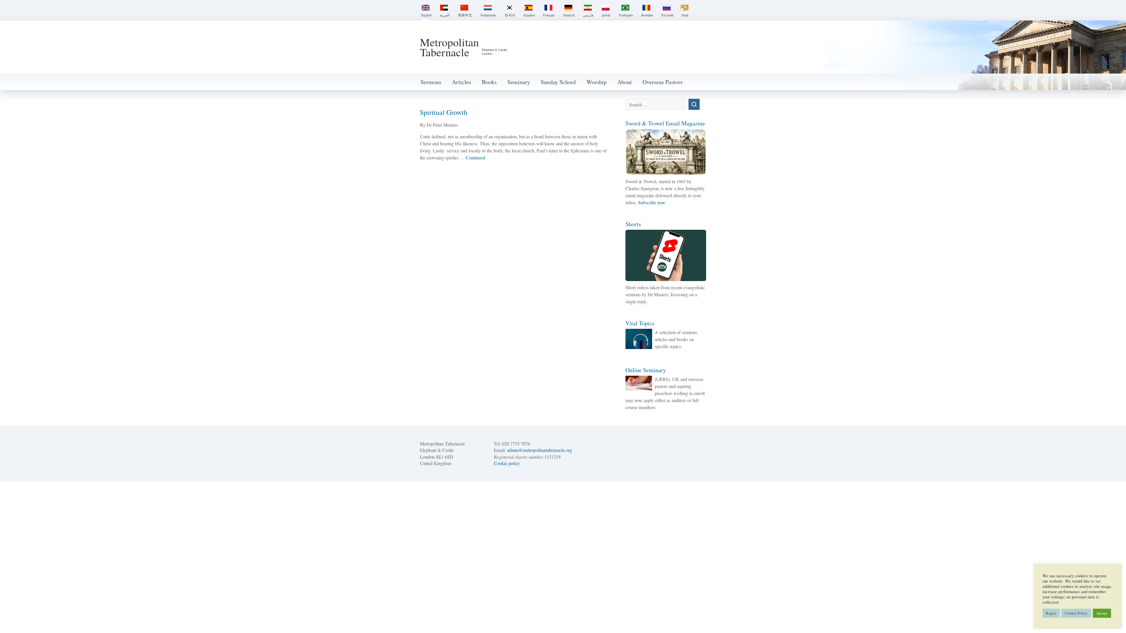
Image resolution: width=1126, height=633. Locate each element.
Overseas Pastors (662, 82)
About (624, 82)
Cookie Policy (1076, 613)
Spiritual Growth (443, 112)
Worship (596, 82)
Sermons (430, 82)
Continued (475, 157)
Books (489, 82)
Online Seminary (645, 370)
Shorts (633, 224)
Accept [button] (1102, 613)
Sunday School (558, 82)
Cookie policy (507, 463)
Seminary (518, 82)
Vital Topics (639, 323)
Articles (461, 82)
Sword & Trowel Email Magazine (665, 123)
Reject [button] (1051, 613)
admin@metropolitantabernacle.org (539, 450)
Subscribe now (651, 202)
